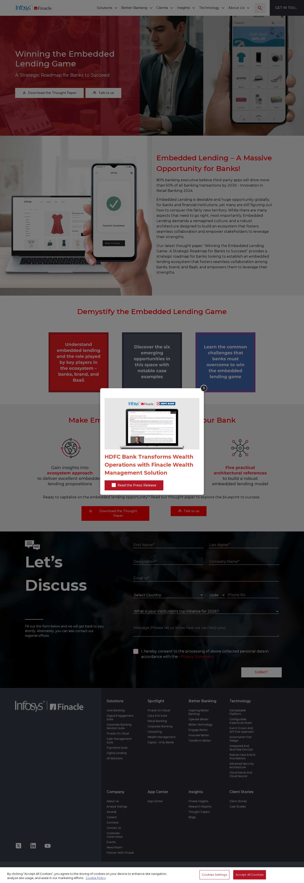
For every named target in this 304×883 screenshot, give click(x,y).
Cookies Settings (214, 874)
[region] (152, 875)
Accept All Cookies (249, 874)
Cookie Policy (96, 878)
